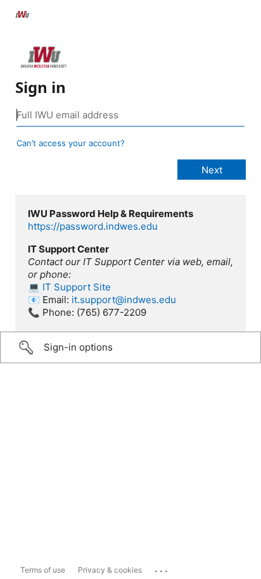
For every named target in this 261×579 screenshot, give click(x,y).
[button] (130, 347)
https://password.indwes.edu (93, 226)
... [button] (162, 568)
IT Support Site (76, 287)
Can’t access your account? (70, 143)
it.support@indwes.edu (124, 300)
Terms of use (42, 570)
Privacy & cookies (110, 570)
